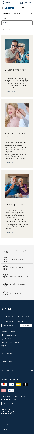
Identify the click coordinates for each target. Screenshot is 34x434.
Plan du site (4, 429)
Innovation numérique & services (17, 285)
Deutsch (18, 316)
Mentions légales (5, 424)
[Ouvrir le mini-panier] (32, 8)
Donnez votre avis (11, 403)
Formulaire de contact (10, 335)
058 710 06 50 (8, 339)
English (27, 316)
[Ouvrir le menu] (3, 8)
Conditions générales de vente (9, 426)
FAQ (5, 346)
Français (8, 316)
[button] (27, 8)
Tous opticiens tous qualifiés (18, 251)
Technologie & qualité (16, 259)
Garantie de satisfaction (17, 268)
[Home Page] (9, 8)
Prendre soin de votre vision (18, 276)
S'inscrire (26, 326)
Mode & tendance (15, 294)
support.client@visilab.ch (11, 342)
